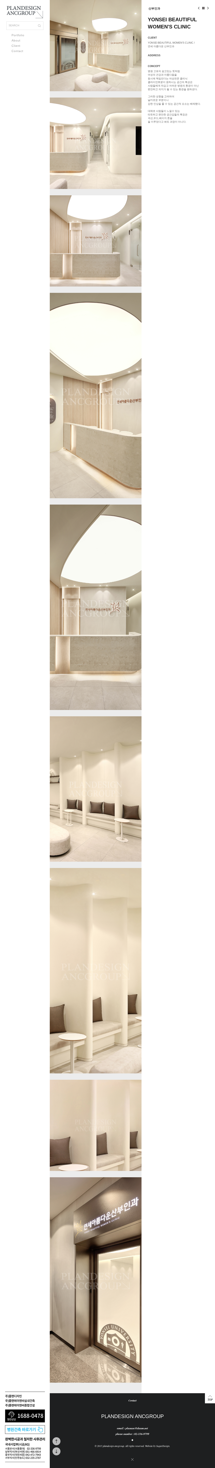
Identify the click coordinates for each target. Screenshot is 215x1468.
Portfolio (18, 35)
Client (16, 45)
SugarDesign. (163, 1446)
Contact (17, 51)
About (16, 40)
